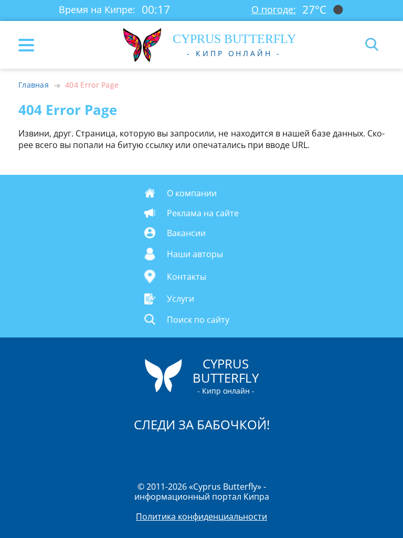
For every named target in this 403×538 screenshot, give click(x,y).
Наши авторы (195, 254)
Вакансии (186, 233)
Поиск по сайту (198, 319)
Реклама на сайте (203, 213)
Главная (33, 85)
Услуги (180, 298)
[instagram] (166, 452)
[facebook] (142, 452)
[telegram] (215, 452)
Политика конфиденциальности (201, 516)
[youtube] (262, 452)
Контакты (186, 276)
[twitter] (190, 452)
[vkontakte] (239, 452)
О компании (192, 193)
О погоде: (273, 9)
